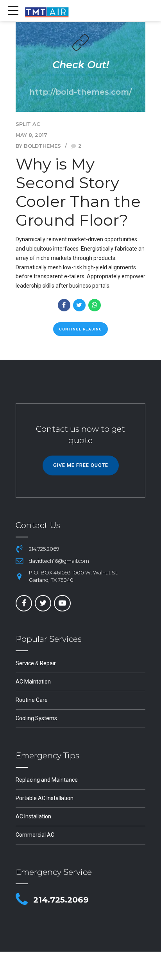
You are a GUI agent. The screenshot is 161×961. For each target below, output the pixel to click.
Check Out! (80, 65)
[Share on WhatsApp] (94, 305)
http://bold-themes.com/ (80, 92)
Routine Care (32, 700)
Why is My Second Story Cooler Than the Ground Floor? (78, 192)
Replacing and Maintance (47, 780)
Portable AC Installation (44, 798)
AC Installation (33, 816)
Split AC (28, 124)
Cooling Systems (36, 718)
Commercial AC (35, 835)
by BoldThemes (38, 146)
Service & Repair (36, 663)
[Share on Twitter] (79, 305)
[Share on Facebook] (64, 305)
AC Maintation (33, 681)
